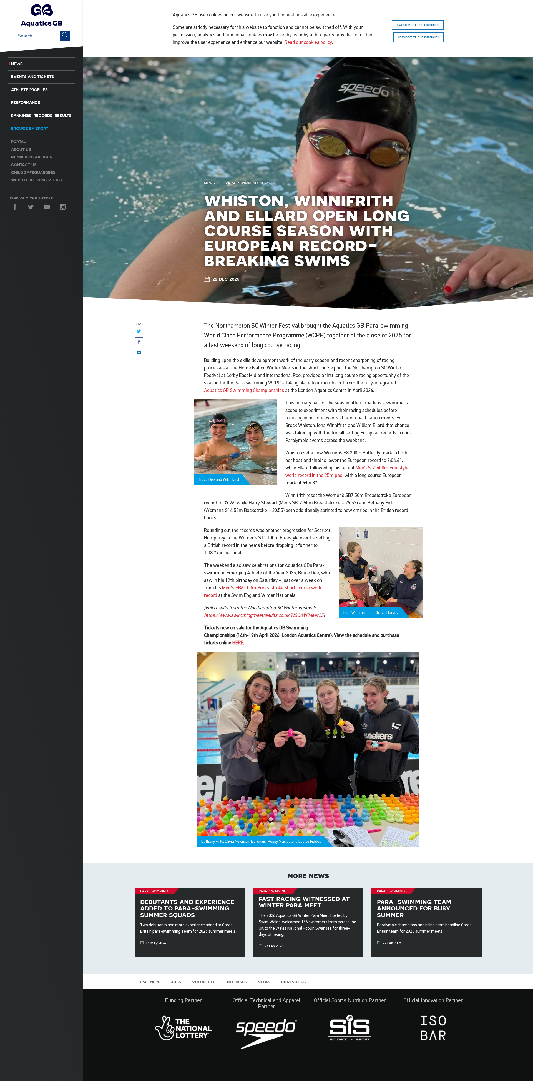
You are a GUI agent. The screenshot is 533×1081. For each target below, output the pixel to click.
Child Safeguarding (33, 172)
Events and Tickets (32, 76)
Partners (150, 981)
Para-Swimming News (248, 182)
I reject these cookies (418, 37)
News (17, 64)
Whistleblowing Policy (37, 180)
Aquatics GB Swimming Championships (244, 390)
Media (264, 981)
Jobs (176, 981)
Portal (18, 141)
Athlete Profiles (29, 89)
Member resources (31, 157)
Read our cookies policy (308, 42)
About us (21, 149)
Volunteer (204, 981)
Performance (25, 102)
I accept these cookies (418, 25)
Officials (237, 981)
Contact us (24, 164)
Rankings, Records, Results (41, 115)
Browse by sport (29, 128)
